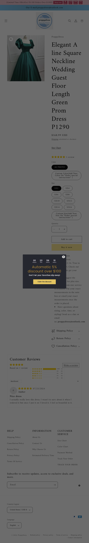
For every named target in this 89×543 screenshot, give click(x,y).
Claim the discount (44, 282)
